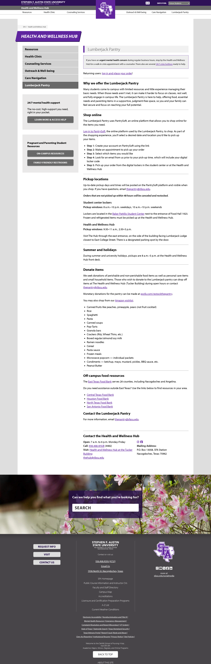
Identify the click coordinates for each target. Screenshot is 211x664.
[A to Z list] (148, 3)
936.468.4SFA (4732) (105, 561)
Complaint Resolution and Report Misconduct (100, 625)
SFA (24, 27)
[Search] (153, 3)
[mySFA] (140, 3)
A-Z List (105, 605)
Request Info (47, 546)
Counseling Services (76, 12)
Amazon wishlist (124, 300)
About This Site (105, 662)
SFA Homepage (105, 578)
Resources (27, 12)
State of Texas (86, 629)
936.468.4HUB (96, 446)
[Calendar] (134, 3)
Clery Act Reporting (84, 636)
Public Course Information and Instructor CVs (105, 583)
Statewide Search (100, 629)
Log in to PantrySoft (94, 131)
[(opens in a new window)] (138, 442)
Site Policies (129, 636)
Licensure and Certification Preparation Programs (105, 600)
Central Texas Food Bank (100, 394)
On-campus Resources (50, 153)
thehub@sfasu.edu (93, 457)
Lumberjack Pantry (180, 12)
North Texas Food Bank (99, 402)
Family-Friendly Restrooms (50, 162)
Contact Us (46, 562)
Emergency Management (115, 621)
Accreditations (105, 596)
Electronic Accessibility (92, 617)
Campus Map (105, 591)
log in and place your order (117, 73)
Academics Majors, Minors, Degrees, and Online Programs (105, 648)
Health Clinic (49, 12)
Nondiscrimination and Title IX (115, 617)
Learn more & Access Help (50, 119)
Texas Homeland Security (119, 629)
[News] (130, 3)
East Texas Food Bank (100, 381)
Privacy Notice (117, 636)
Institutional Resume (101, 636)
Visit (47, 554)
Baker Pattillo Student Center (128, 213)
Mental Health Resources (94, 621)
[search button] (135, 508)
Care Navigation (159, 12)
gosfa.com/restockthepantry (156, 293)
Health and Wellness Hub (35, 7)
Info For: (161, 3)
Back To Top (105, 654)
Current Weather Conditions (105, 609)
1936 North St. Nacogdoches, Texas (105, 571)
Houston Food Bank (98, 398)
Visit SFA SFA (105, 645)
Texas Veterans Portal (91, 632)
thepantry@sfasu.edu (138, 189)
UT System (124, 625)
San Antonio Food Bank (100, 406)
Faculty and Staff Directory (105, 587)
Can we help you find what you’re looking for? (105, 497)
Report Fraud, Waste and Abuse (114, 632)
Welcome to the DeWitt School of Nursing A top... (105, 643)
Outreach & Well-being (136, 12)
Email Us (105, 566)
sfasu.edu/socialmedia (164, 575)
